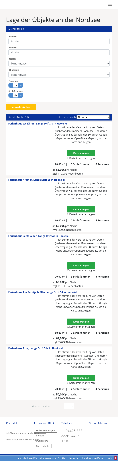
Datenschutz (42, 446)
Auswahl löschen (21, 107)
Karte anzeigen (81, 153)
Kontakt (40, 435)
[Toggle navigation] (110, 4)
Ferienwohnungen (45, 430)
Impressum (42, 440)
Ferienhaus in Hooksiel (37, 123)
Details (100, 170)
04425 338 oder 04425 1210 (72, 435)
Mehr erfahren (81, 145)
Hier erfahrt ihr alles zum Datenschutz (90, 458)
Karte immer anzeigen (82, 158)
